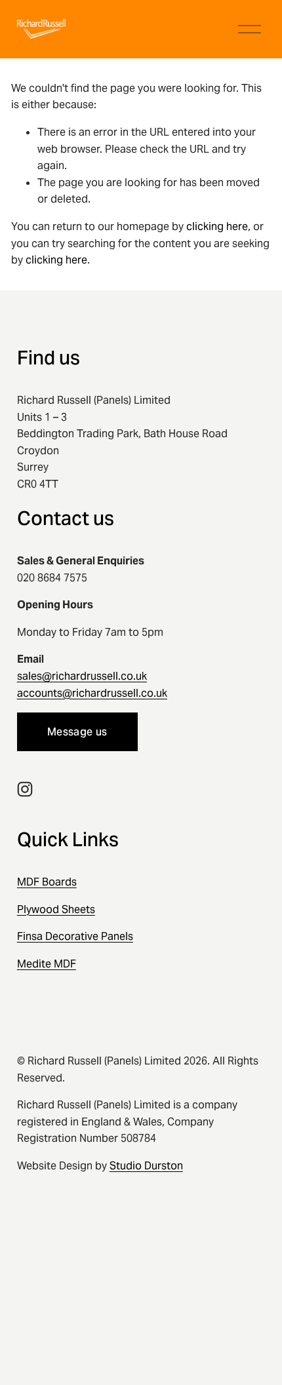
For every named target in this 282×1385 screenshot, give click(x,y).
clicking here (217, 226)
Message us (77, 732)
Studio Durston (146, 1166)
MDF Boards (47, 882)
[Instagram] (25, 789)
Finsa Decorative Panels (75, 936)
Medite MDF (46, 964)
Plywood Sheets (56, 909)
